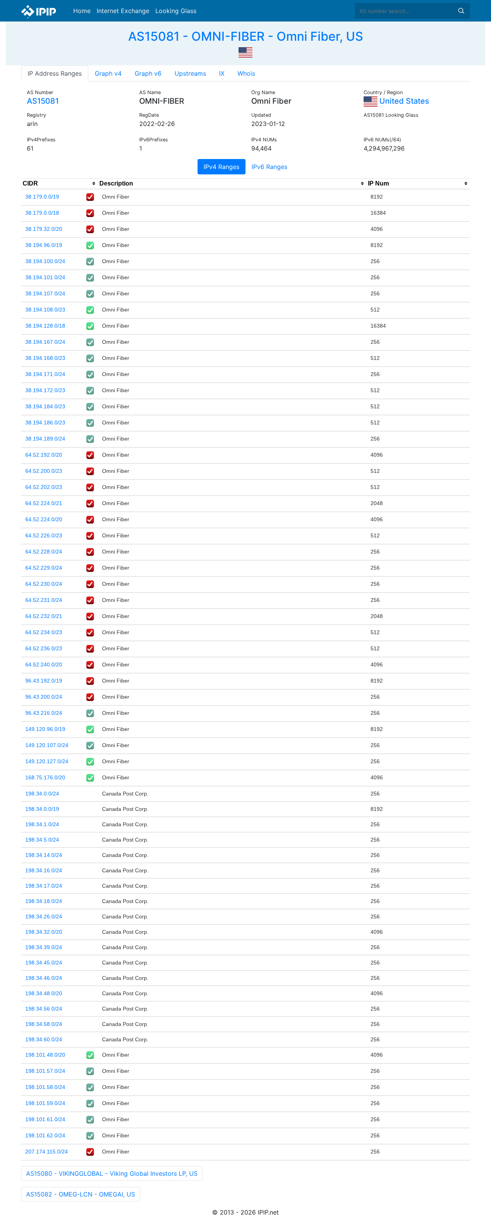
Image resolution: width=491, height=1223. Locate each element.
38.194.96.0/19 (43, 245)
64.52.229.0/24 (43, 568)
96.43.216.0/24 (43, 713)
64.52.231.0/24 (43, 600)
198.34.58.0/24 (43, 1024)
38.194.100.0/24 (45, 261)
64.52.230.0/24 (43, 584)
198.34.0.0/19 (42, 809)
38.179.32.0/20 (43, 229)
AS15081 (43, 101)
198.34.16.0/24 (43, 870)
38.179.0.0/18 (42, 213)
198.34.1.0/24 (42, 824)
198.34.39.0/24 (43, 947)
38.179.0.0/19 (42, 197)
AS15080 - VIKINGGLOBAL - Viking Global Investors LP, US (112, 1173)
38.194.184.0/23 (45, 406)
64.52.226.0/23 (43, 535)
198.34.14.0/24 (43, 855)
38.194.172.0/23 (45, 390)
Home (82, 11)
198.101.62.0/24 (45, 1135)
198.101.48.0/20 (45, 1055)
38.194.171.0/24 (45, 374)
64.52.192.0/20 (43, 455)
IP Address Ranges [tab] (55, 73)
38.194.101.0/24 (45, 277)
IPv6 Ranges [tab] (269, 167)
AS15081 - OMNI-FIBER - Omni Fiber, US (245, 36)
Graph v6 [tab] (148, 73)
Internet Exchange (123, 11)
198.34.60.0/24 (43, 1039)
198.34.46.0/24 (43, 978)
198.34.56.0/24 (43, 1009)
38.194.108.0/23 (45, 310)
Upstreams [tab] (190, 73)
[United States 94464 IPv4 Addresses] (245, 51)
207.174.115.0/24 (46, 1151)
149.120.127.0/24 (46, 761)
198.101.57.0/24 (45, 1071)
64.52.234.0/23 (43, 632)
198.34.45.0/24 (43, 963)
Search (461, 11)
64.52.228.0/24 (43, 552)
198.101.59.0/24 (45, 1103)
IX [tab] (221, 73)
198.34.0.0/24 (42, 793)
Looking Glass (175, 11)
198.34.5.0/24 (42, 840)
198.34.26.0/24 (43, 916)
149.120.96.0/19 (45, 729)
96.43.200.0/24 (43, 697)
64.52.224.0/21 (43, 503)
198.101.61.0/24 (45, 1119)
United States (403, 101)
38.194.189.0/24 (45, 439)
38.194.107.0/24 (45, 293)
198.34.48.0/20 (43, 993)
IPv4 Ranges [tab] (221, 167)
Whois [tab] (246, 73)
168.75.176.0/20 (45, 777)
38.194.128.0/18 (45, 326)
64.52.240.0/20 (43, 664)
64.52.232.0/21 (43, 616)
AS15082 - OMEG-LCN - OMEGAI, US (80, 1194)
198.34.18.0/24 (43, 901)
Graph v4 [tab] (108, 73)
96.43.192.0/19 (43, 681)
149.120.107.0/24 (46, 745)
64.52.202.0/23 (43, 487)
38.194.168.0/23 (45, 358)
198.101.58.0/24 (45, 1087)
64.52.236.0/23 (43, 648)
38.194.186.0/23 (45, 422)
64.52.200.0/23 (43, 471)
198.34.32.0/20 (43, 932)
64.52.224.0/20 (43, 519)
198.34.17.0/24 (43, 886)
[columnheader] (59, 183)
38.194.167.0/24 (45, 342)
